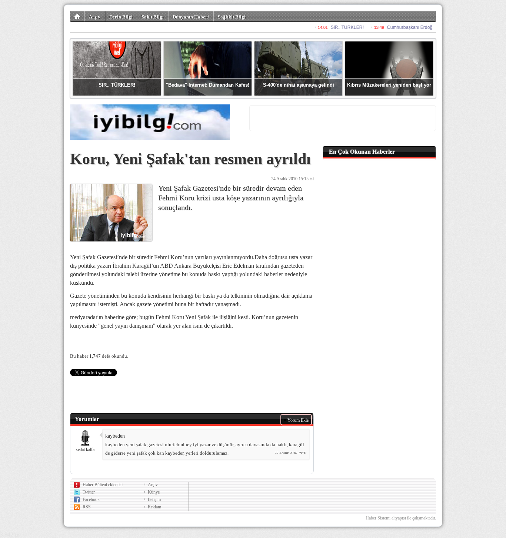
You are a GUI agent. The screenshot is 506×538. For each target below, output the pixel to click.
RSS (87, 506)
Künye (154, 492)
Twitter (89, 492)
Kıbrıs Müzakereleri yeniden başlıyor (389, 85)
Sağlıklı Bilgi (232, 17)
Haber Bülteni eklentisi (103, 484)
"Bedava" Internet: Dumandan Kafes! (207, 85)
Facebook (91, 499)
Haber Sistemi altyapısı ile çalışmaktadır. (401, 518)
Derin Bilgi (121, 17)
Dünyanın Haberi (191, 17)
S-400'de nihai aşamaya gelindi (298, 85)
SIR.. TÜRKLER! (117, 85)
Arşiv (94, 17)
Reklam (154, 506)
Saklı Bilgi (153, 17)
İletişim (154, 499)
